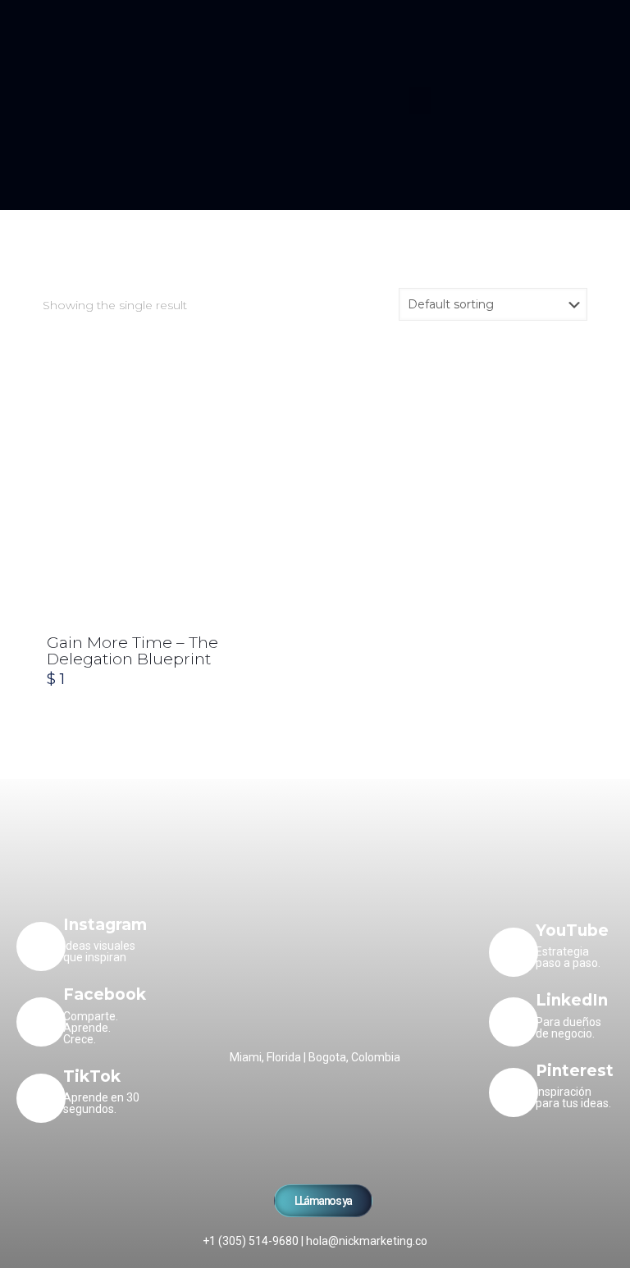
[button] (420, 100)
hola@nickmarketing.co (366, 1240)
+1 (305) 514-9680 (251, 1240)
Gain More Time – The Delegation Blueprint (132, 650)
